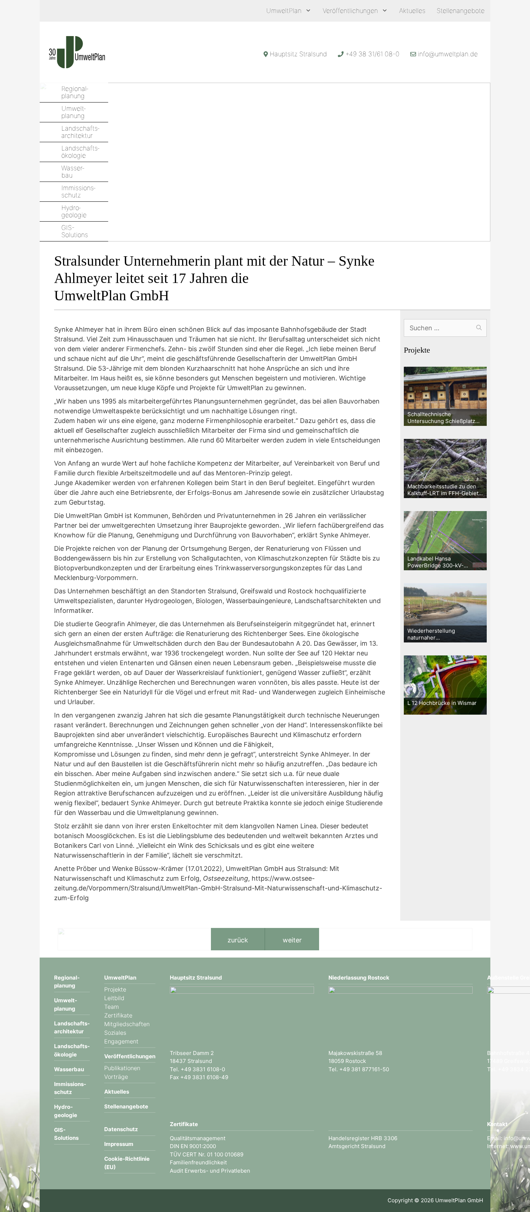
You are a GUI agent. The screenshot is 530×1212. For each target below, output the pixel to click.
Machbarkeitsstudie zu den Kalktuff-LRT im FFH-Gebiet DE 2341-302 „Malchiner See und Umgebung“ (444, 490)
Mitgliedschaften (127, 1024)
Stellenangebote (461, 10)
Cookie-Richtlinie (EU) (127, 1162)
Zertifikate (118, 1015)
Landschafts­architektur (80, 132)
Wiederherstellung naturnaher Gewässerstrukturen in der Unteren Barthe (441, 634)
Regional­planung (74, 92)
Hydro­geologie (74, 211)
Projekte (115, 989)
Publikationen (122, 1068)
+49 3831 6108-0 (203, 1069)
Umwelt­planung (73, 112)
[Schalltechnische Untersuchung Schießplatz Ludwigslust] (445, 396)
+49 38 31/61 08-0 (372, 54)
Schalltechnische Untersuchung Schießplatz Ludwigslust (441, 418)
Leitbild (114, 998)
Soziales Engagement (121, 1037)
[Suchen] (479, 328)
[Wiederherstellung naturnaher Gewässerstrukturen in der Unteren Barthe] (445, 612)
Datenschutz (121, 1129)
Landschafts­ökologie (80, 152)
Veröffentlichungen (350, 10)
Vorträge (116, 1076)
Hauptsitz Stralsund (298, 54)
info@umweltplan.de (448, 54)
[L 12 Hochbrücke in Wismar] (445, 685)
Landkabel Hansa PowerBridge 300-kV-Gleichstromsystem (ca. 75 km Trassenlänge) (441, 562)
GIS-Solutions (74, 231)
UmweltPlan (283, 10)
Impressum (118, 1144)
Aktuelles (412, 10)
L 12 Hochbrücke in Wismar (442, 702)
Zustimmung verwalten (19, 1192)
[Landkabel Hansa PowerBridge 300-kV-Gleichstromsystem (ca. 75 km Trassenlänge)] (445, 540)
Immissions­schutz (78, 191)
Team (111, 1006)
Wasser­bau (72, 171)
